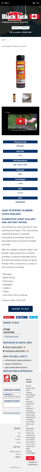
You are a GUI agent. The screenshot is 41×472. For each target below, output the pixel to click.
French (25, 28)
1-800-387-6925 (26, 32)
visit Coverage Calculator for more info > (15, 413)
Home (4, 40)
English (16, 28)
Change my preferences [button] (32, 463)
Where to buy (20, 308)
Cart (37, 3)
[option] (14, 98)
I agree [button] (30, 458)
